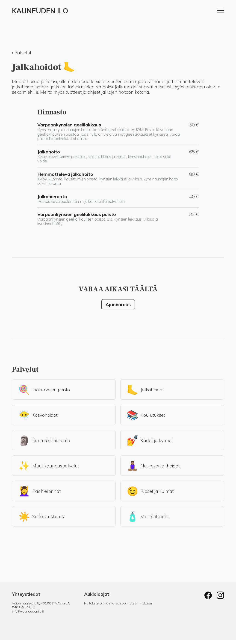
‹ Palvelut (21, 52)
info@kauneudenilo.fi (28, 611)
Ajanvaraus (118, 304)
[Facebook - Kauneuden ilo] (208, 596)
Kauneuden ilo (40, 11)
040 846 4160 (23, 607)
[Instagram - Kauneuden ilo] (220, 596)
